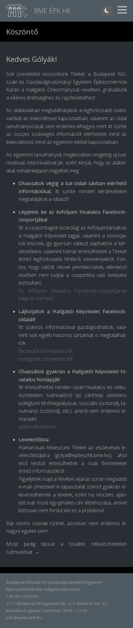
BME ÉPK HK (52, 10)
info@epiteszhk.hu (24, 617)
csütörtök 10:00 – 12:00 (64, 610)
